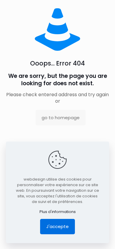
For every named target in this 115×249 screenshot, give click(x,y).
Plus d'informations (58, 211)
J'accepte (57, 226)
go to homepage (61, 117)
